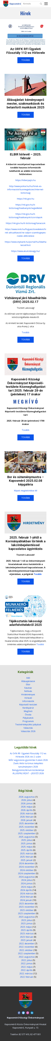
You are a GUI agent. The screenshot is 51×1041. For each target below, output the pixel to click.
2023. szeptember (26, 913)
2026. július (26, 800)
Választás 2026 (28, 731)
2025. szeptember (26, 833)
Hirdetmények (28, 694)
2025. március (26, 853)
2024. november (27, 866)
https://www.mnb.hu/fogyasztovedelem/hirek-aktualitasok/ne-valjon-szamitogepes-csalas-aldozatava (25, 232)
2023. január (27, 940)
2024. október (26, 870)
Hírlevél (28, 697)
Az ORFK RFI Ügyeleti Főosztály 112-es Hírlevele (25, 51)
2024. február (26, 896)
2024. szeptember (26, 873)
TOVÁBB (25, 60)
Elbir (28, 684)
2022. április (26, 970)
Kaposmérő (15, 4)
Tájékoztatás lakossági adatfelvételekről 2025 (25, 623)
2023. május (26, 926)
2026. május (26, 806)
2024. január (26, 900)
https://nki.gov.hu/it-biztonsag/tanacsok (25, 223)
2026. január (27, 820)
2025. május (26, 846)
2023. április (26, 930)
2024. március (26, 893)
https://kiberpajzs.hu (25, 180)
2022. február (26, 976)
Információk (28, 701)
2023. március (26, 933)
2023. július (26, 920)
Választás (28, 727)
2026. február (26, 816)
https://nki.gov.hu (25, 198)
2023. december (26, 903)
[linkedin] (31, 1012)
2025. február (26, 856)
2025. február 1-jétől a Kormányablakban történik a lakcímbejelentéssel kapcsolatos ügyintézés (25, 543)
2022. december (26, 943)
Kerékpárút (28, 707)
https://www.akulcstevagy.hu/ (25, 251)
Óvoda (28, 714)
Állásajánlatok (28, 681)
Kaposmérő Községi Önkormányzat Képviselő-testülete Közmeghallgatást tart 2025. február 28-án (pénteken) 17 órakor (25, 386)
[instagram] (27, 1012)
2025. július (26, 840)
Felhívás (28, 691)
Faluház (28, 687)
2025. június (26, 843)
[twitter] (23, 1012)
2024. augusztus (27, 876)
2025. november (27, 826)
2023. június (26, 923)
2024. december (26, 863)
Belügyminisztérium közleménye (28, 770)
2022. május (26, 966)
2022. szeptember (26, 953)
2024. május (26, 886)
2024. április (26, 890)
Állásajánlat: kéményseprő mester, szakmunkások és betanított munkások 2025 (25, 103)
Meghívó (28, 711)
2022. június (26, 963)
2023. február (26, 936)
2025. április (26, 850)
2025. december (26, 823)
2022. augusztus (27, 956)
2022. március (26, 973)
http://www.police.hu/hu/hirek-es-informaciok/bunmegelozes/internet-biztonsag (25, 189)
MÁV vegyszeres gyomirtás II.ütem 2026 (28, 760)
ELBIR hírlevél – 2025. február (25, 156)
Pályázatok (28, 717)
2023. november (27, 906)
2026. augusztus (27, 796)
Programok (28, 721)
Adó (28, 677)
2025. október (26, 830)
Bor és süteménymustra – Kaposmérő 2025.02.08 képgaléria (25, 480)
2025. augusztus (27, 836)
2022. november (27, 946)
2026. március (26, 813)
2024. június (26, 883)
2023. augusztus (27, 916)
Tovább (25, 332)
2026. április (26, 810)
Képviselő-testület (28, 704)
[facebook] (19, 1012)
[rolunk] (25, 1000)
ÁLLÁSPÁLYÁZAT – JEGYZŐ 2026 (28, 773)
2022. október (26, 950)
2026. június (26, 803)
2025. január (27, 860)
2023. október (26, 910)
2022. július (26, 960)
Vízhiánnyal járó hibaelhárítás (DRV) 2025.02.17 (25, 300)
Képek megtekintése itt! (25, 490)
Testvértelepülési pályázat (28, 724)
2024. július (26, 880)
